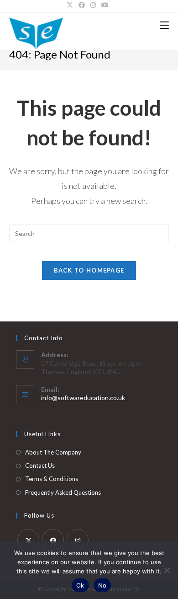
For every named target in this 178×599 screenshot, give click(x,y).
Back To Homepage (89, 270)
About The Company (53, 452)
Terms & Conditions (51, 478)
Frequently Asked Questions (63, 492)
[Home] (12, 60)
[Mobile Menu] (164, 25)
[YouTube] (105, 5)
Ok (80, 585)
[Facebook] (82, 5)
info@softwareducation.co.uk (83, 397)
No (102, 585)
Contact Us (40, 465)
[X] (71, 5)
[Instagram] (93, 5)
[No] (166, 570)
